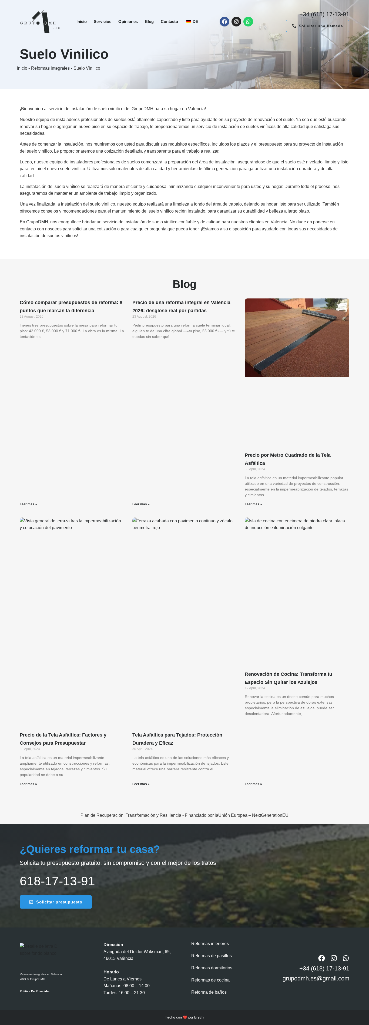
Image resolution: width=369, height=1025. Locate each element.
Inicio (81, 21)
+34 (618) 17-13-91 (324, 14)
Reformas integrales (50, 68)
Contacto (169, 21)
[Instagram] (236, 21)
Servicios (102, 21)
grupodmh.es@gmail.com (316, 978)
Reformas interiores (210, 943)
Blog (149, 21)
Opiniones (128, 21)
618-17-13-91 (57, 881)
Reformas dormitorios (211, 968)
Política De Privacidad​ (35, 991)
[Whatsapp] (248, 21)
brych (199, 1017)
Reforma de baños (209, 992)
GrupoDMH (37, 222)
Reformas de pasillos (211, 955)
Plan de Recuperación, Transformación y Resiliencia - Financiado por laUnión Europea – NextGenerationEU (184, 815)
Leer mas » (28, 504)
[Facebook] (224, 21)
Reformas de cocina (210, 980)
